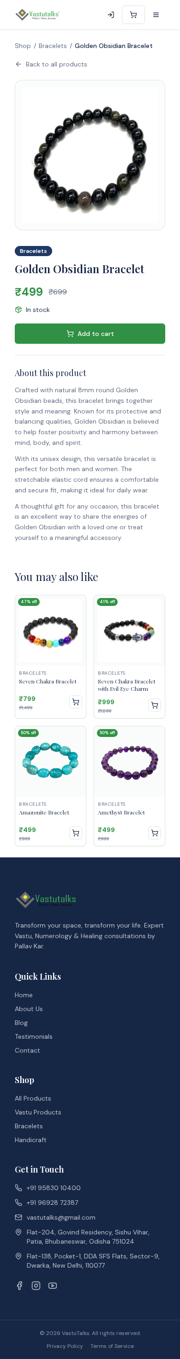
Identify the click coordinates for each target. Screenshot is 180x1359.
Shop (23, 46)
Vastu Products (38, 1112)
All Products (33, 1098)
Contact (27, 1050)
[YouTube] (52, 1285)
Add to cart (96, 333)
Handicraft (31, 1140)
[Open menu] (156, 15)
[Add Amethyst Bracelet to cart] (154, 832)
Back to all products (56, 64)
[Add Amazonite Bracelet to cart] (75, 832)
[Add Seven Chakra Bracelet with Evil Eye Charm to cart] (154, 705)
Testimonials (34, 1036)
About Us (29, 1009)
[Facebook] (19, 1285)
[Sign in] (111, 15)
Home (24, 995)
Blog (21, 1022)
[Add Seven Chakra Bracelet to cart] (75, 701)
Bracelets (53, 46)
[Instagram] (36, 1285)
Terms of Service (112, 1346)
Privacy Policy (65, 1346)
